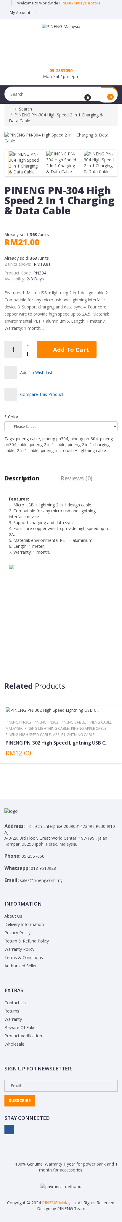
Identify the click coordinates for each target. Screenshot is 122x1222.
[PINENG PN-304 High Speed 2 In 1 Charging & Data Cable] (24, 163)
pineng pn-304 (84, 438)
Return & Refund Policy (26, 941)
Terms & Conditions (23, 957)
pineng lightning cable (47, 728)
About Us (13, 916)
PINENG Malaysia (59, 1202)
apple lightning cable (73, 734)
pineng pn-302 (18, 722)
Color (13, 417)
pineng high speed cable (28, 734)
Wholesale (14, 1044)
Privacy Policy (17, 932)
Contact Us (15, 1002)
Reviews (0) (76, 478)
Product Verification (23, 1036)
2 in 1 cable (27, 450)
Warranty (13, 1019)
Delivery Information (24, 924)
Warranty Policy (19, 949)
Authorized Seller (20, 965)
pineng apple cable (88, 728)
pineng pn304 (55, 438)
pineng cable (28, 438)
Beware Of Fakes (21, 1027)
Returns (11, 1011)
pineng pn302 (46, 722)
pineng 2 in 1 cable (47, 444)
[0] (84, 95)
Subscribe (20, 1100)
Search (25, 109)
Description (21, 478)
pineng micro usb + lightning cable (73, 450)
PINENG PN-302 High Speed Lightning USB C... (57, 743)
